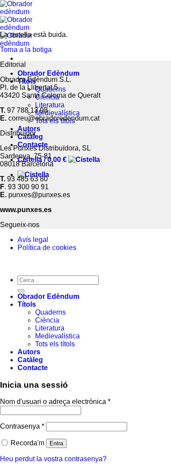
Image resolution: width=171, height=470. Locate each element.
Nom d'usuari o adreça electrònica (55, 401)
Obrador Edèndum (48, 73)
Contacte (33, 367)
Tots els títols (55, 344)
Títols (27, 304)
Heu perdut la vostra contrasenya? (53, 459)
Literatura (49, 105)
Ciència (47, 320)
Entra (56, 443)
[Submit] (21, 291)
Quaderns (50, 312)
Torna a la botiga (26, 49)
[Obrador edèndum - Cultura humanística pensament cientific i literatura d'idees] (19, 27)
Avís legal (33, 239)
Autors (29, 128)
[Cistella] (33, 174)
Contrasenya (22, 426)
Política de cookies (47, 247)
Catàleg (30, 360)
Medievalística (57, 113)
